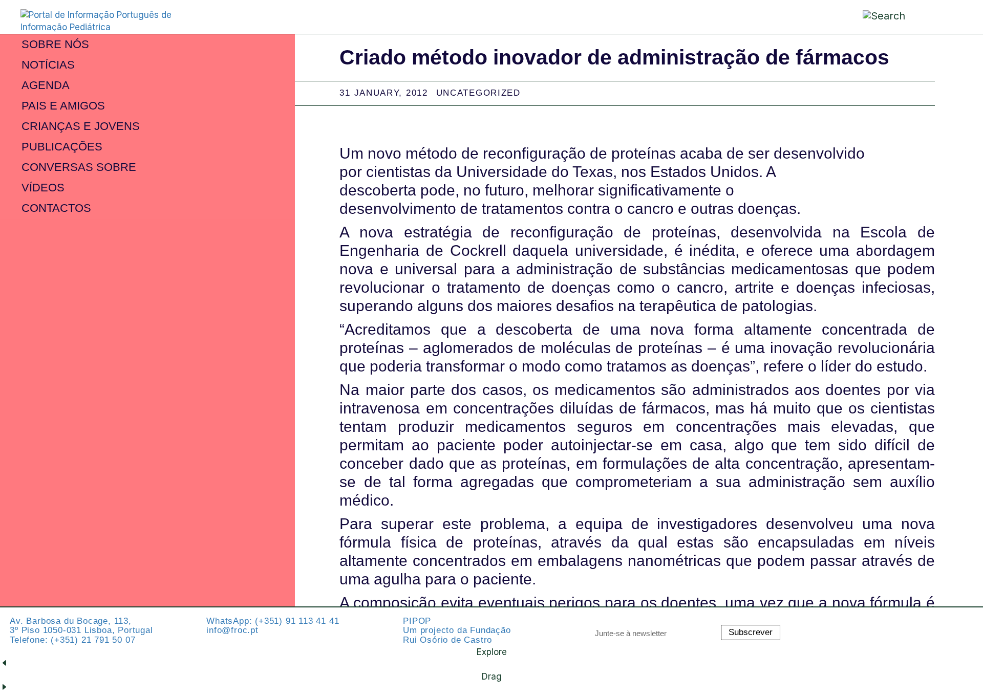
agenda (46, 85)
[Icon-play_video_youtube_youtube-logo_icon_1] (965, 625)
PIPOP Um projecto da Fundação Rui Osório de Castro (456, 630)
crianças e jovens (81, 126)
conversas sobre (79, 167)
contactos (56, 208)
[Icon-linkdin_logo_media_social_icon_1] (909, 625)
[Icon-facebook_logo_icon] (937, 625)
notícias (48, 64)
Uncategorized (478, 93)
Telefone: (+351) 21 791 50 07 (72, 640)
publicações (62, 146)
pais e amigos (63, 105)
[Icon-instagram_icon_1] (880, 625)
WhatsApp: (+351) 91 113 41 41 (272, 621)
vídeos (43, 187)
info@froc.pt (232, 630)
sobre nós (55, 44)
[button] (938, 16)
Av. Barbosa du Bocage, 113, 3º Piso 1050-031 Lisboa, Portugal (81, 626)
